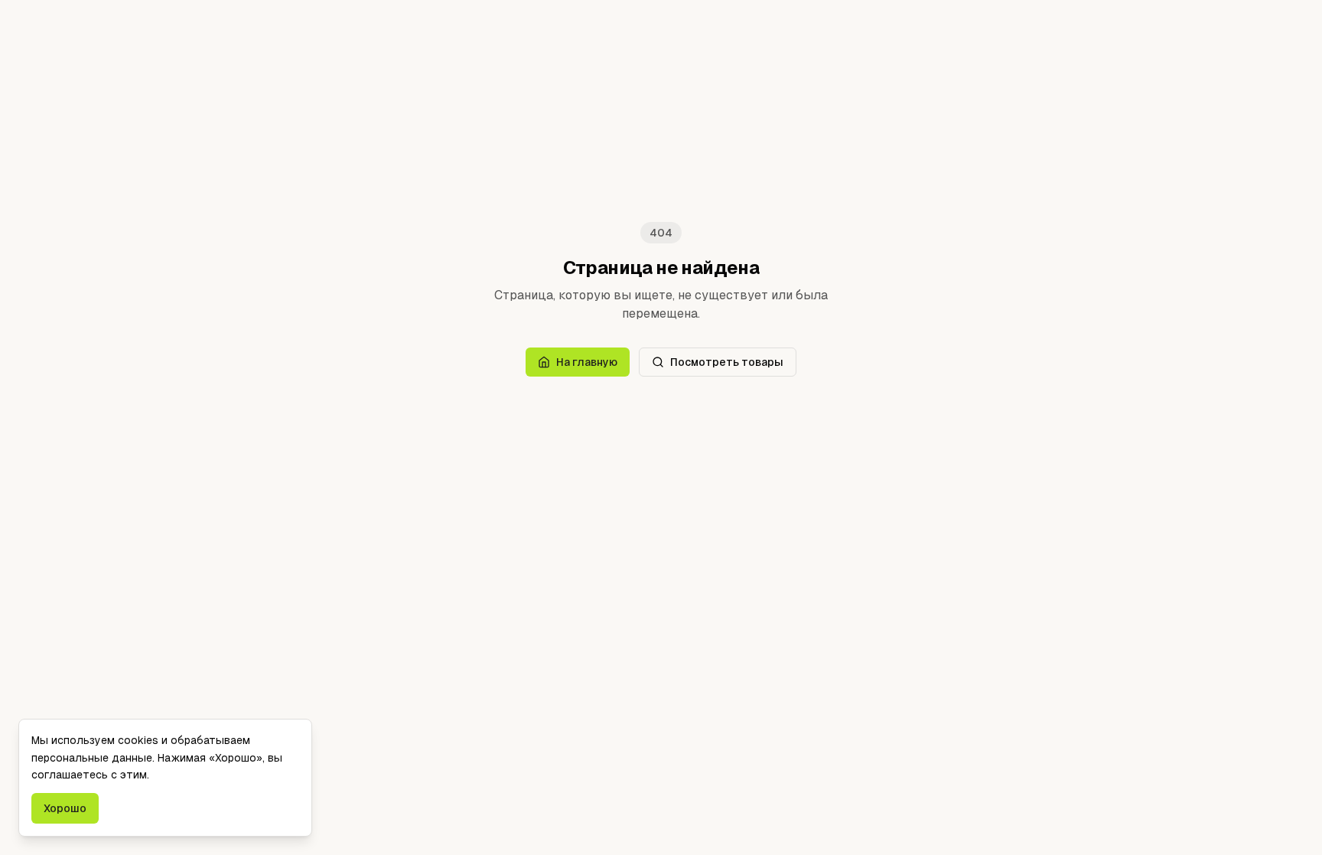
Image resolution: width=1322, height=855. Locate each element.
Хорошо (65, 808)
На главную (586, 362)
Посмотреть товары (726, 362)
